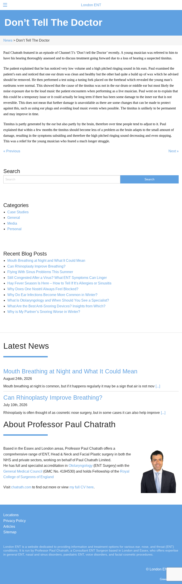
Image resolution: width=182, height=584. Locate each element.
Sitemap (9, 532)
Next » (173, 151)
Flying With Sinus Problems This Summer (40, 272)
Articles (9, 526)
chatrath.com (21, 487)
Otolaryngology (81, 465)
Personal (14, 229)
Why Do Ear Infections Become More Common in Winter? (52, 295)
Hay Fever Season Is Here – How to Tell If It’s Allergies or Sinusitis (59, 283)
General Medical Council (22, 471)
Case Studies (18, 212)
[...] (158, 386)
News (7, 40)
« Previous (11, 151)
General (13, 218)
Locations (11, 515)
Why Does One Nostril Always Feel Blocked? (42, 289)
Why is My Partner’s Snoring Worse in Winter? (43, 312)
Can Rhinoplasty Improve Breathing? (36, 266)
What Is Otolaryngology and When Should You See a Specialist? (58, 300)
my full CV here (81, 487)
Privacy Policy (14, 521)
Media (12, 223)
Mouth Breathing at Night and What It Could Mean (46, 260)
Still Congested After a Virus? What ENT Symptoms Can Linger (57, 278)
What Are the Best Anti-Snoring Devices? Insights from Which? (56, 306)
